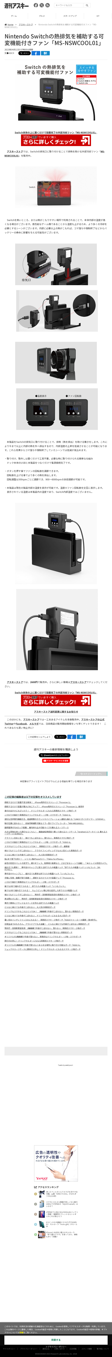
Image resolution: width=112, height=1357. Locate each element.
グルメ (42, 15)
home (10, 24)
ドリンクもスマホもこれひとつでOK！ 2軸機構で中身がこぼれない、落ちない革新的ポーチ (44, 911)
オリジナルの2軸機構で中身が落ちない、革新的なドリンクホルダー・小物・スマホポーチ (43, 937)
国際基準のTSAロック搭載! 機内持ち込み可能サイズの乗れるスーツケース (37, 828)
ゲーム (14, 15)
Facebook (21, 723)
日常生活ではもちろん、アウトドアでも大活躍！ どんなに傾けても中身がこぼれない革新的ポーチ (47, 924)
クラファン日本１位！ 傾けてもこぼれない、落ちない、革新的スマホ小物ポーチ (40, 838)
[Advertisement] (56, 981)
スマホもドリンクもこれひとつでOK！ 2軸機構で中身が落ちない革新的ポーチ (38, 932)
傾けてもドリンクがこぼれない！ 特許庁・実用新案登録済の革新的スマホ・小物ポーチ (42, 895)
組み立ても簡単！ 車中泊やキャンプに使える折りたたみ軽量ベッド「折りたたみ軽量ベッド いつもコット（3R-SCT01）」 (53, 868)
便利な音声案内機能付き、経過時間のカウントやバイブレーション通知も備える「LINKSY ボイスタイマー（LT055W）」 (55, 819)
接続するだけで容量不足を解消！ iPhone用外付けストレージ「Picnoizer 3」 (38, 802)
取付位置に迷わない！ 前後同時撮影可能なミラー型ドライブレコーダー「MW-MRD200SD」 (44, 823)
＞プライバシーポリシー (56, 1347)
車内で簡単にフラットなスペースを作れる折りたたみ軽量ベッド (32, 903)
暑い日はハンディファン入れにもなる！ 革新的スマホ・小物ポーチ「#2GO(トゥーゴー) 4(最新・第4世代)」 (51, 920)
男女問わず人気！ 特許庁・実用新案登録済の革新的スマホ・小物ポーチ (36, 899)
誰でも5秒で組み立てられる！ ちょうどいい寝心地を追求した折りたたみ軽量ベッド (41, 890)
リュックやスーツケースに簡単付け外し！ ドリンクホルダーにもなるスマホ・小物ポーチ (43, 949)
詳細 (21, 1332)
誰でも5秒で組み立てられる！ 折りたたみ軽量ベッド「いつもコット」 (35, 886)
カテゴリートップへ (92, 773)
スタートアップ (70, 15)
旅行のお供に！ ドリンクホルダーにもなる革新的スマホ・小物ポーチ (34, 941)
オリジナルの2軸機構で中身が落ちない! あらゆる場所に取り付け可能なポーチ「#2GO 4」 (43, 945)
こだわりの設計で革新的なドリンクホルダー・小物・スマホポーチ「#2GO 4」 (38, 815)
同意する (56, 1340)
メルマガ (34, 723)
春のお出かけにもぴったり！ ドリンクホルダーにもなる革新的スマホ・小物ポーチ (41, 811)
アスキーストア (26, 24)
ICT (98, 15)
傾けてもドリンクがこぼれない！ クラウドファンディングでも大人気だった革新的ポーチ (43, 851)
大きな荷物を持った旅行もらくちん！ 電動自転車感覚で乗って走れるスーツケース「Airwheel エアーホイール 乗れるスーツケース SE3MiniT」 (56, 833)
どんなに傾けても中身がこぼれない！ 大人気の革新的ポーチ (31, 855)
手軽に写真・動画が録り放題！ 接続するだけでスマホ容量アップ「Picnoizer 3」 (40, 878)
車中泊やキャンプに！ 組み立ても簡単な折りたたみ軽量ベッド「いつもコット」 (40, 874)
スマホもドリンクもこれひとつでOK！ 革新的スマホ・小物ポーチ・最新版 (37, 846)
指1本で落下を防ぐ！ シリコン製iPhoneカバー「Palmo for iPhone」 (34, 859)
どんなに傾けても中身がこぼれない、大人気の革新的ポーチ (30, 907)
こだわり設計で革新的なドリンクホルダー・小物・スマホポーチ (32, 882)
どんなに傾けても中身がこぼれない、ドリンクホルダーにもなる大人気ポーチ (38, 916)
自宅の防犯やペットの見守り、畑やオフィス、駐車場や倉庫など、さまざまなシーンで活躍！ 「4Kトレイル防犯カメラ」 (56, 863)
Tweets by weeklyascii (65, 1065)
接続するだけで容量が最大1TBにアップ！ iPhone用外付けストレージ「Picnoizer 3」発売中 (44, 807)
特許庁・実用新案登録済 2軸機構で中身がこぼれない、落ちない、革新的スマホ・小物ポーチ (45, 928)
